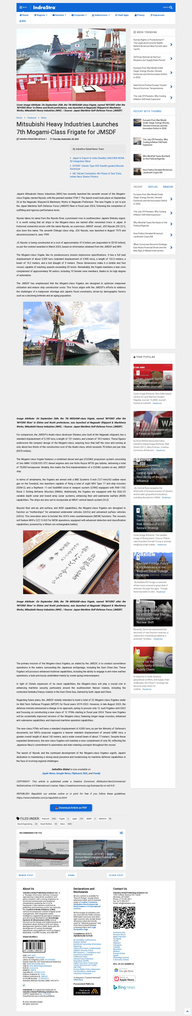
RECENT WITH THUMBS (148, 111)
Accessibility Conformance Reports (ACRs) (85, 941)
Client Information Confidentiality (87, 948)
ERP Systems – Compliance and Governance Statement (87, 953)
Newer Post (26, 875)
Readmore (157, 403)
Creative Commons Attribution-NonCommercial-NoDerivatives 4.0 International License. (87, 905)
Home (25, 15)
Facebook (117, 939)
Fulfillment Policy (80, 957)
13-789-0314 (43, 979)
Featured (31, 118)
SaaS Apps (123, 15)
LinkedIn (116, 947)
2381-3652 (31, 955)
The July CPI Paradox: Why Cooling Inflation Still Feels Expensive (155, 142)
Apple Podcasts (119, 937)
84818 (33, 970)
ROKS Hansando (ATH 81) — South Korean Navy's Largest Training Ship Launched (96, 857)
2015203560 (50, 960)
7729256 (46, 994)
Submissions (101, 15)
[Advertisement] (41, 165)
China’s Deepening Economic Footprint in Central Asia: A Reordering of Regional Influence (151, 473)
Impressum (158, 15)
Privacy (140, 15)
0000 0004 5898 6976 (36, 964)
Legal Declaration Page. (85, 928)
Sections (59, 15)
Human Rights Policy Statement (87, 969)
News (43, 118)
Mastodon (117, 949)
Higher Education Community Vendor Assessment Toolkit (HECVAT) (86, 965)
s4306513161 (39, 972)
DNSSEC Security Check (83, 950)
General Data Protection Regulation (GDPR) (83, 960)
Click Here (78, 980)
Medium (116, 951)
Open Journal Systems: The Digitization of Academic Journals (151, 382)
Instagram (117, 945)
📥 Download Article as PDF (71, 807)
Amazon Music (119, 935)
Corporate (79, 15)
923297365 (40, 958)
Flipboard (76, 773)
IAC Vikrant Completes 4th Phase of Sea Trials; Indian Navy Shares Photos (96, 175)
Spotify (116, 955)
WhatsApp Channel (121, 958)
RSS (23, 21)
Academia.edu (119, 932)
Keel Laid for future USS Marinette (41, 860)
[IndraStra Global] (44, 8)
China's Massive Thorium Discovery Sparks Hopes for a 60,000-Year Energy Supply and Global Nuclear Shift (152, 614)
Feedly (96, 773)
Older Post (116, 875)
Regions (40, 15)
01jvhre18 (34, 968)
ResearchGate (119, 953)
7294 (42, 974)
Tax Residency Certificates (85, 971)
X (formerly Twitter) (121, 960)
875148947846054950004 (41, 966)
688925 (44, 976)
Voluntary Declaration (83, 973)
